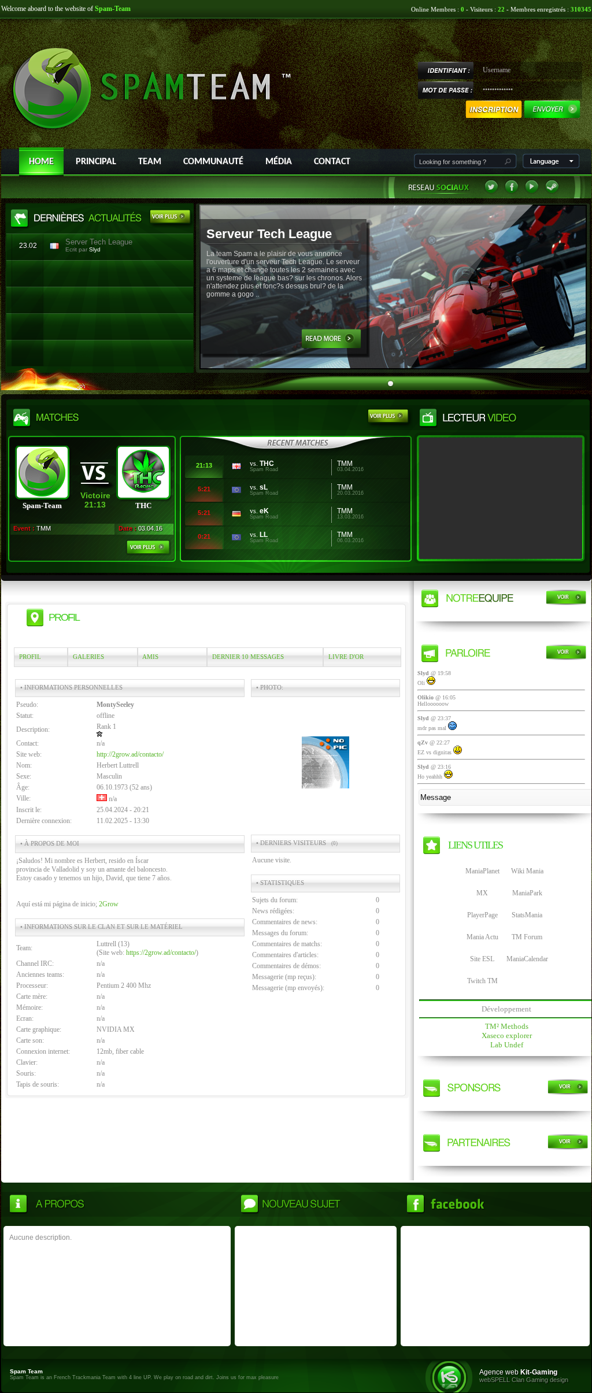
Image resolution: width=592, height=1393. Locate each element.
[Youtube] (531, 192)
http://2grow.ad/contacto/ (130, 754)
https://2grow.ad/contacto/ (161, 953)
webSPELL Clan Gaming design (523, 1379)
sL (264, 487)
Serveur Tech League (269, 234)
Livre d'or (346, 656)
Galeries (88, 656)
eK (264, 511)
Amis (150, 656)
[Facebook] (511, 192)
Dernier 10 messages (248, 656)
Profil (30, 656)
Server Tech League (98, 242)
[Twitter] (491, 192)
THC (267, 464)
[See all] (172, 218)
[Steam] (552, 192)
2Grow (109, 904)
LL (264, 535)
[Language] (551, 166)
